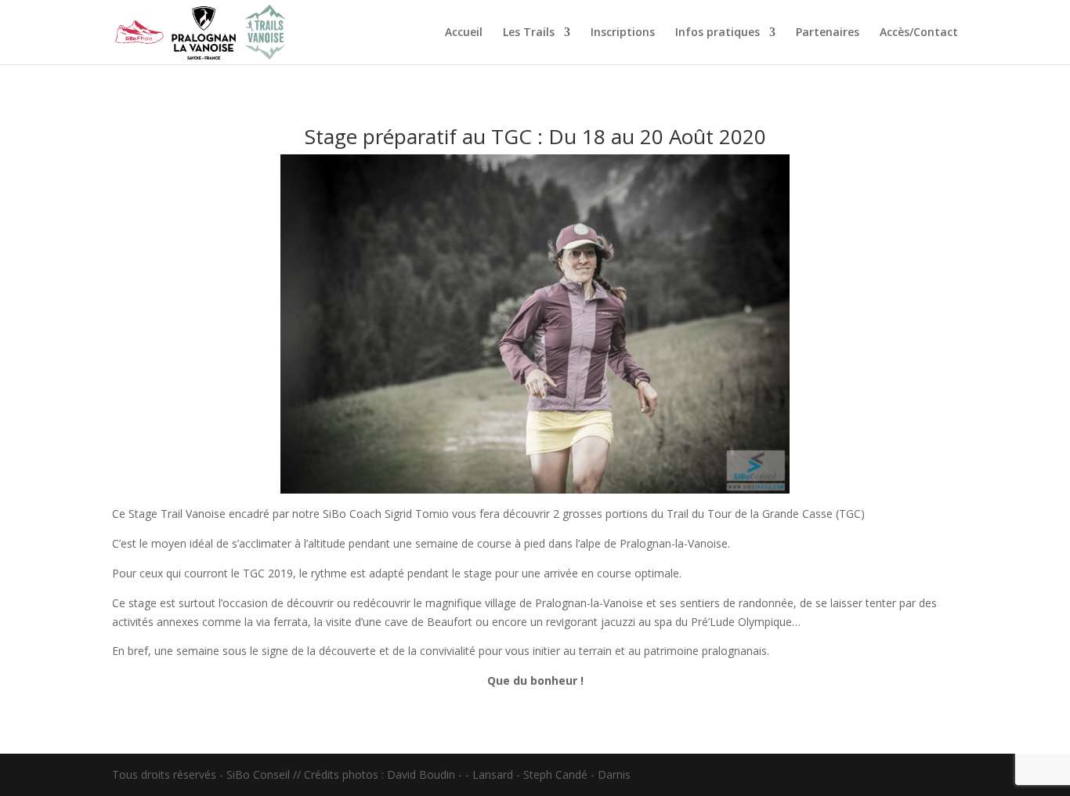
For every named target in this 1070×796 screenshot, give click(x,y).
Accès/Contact (919, 33)
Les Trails (529, 33)
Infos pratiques (717, 33)
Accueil (464, 33)
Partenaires (827, 33)
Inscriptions (623, 33)
